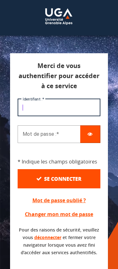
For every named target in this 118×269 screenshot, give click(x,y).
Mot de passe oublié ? (59, 200)
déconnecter (47, 237)
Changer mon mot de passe (59, 214)
